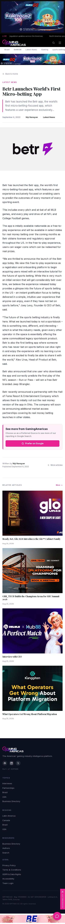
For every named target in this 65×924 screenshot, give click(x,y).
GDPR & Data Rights (11, 874)
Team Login (7, 883)
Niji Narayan (32, 117)
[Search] (53, 43)
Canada (6, 820)
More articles (57, 465)
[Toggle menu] (60, 42)
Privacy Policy (9, 865)
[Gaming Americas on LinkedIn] (11, 763)
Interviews (7, 783)
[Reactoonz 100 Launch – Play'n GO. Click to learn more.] (32, 16)
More (58, 485)
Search (5, 852)
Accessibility (8, 878)
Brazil (7, 50)
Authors (6, 848)
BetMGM (17, 50)
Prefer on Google (34, 443)
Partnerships (8, 788)
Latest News (49, 117)
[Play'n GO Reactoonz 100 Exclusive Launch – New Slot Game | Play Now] (32, 59)
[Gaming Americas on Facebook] (4, 763)
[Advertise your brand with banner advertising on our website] (32, 919)
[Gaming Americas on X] (18, 763)
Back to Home (11, 74)
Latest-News (31, 50)
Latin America (8, 816)
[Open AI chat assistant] (57, 916)
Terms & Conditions (11, 870)
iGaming (44, 50)
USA (4, 797)
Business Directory (11, 801)
